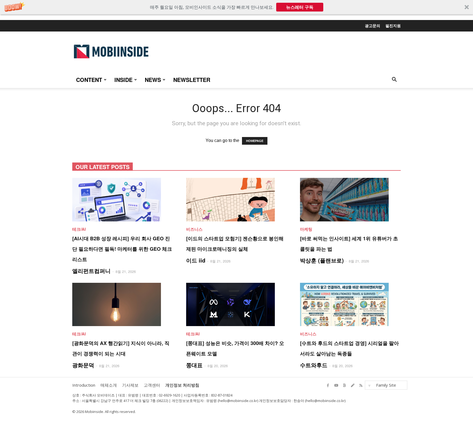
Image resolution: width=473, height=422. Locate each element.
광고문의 (372, 25)
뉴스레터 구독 (299, 7)
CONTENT (89, 80)
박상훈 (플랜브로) (322, 260)
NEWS (153, 80)
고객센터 (152, 385)
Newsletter (191, 80)
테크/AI (79, 229)
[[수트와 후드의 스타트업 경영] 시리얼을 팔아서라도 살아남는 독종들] (350, 304)
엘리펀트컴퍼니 (91, 271)
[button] (236, 7)
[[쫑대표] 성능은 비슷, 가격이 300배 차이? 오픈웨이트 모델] (236, 304)
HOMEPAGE (254, 140)
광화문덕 (83, 365)
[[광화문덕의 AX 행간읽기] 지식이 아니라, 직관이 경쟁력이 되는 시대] (122, 304)
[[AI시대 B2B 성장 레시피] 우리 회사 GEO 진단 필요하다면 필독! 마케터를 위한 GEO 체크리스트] (122, 199)
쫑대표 (194, 365)
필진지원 (393, 25)
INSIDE (123, 80)
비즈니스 (194, 229)
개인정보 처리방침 (182, 385)
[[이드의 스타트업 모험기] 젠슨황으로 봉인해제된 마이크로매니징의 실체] (236, 199)
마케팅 (306, 229)
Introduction (83, 385)
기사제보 (130, 385)
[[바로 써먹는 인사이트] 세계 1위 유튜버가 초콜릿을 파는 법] (350, 199)
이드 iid (195, 260)
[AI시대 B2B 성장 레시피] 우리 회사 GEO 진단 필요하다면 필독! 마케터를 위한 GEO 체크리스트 (122, 249)
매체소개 (108, 385)
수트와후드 (313, 365)
